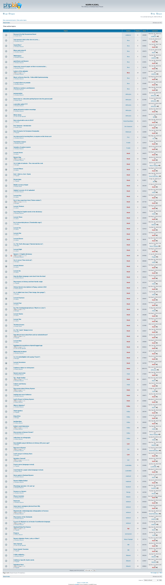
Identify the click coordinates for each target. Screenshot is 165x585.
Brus (128, 40)
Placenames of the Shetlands (23, 517)
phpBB (77, 584)
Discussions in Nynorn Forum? (23, 432)
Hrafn (128, 368)
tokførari (153, 58)
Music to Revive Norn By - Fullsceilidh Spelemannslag (31, 77)
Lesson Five (17, 195)
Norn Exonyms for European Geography (26, 131)
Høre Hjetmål (18, 544)
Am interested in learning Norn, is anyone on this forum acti (32, 136)
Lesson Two (17, 319)
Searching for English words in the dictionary (28, 212)
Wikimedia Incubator (20, 351)
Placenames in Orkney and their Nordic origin (28, 281)
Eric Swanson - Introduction (22, 126)
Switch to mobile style (82, 582)
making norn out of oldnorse (22, 394)
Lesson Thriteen (19, 206)
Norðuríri (128, 487)
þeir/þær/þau (18, 421)
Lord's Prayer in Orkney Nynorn (24, 399)
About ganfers (18, 411)
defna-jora (128, 94)
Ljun (128, 443)
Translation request (20, 142)
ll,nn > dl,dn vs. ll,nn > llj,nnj (22, 174)
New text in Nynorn (20, 448)
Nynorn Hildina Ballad (20, 480)
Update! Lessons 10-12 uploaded (24, 190)
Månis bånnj (17, 115)
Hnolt (153, 41)
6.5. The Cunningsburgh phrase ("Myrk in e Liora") (29, 308)
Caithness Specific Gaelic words (24, 560)
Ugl (128, 528)
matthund (128, 476)
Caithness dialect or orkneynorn (24, 368)
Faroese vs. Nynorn (20, 491)
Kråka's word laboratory (21, 426)
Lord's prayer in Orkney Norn (23, 454)
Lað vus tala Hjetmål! (20, 116)
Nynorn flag (17, 157)
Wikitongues (17, 56)
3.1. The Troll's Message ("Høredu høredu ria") (28, 244)
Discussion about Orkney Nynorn (24, 388)
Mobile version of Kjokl (21, 185)
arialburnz (128, 35)
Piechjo (128, 492)
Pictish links (17, 179)
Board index (6, 22)
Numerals (17, 501)
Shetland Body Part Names (22, 527)
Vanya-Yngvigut (154, 165)
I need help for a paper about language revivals (28, 470)
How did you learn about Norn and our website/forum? (31, 335)
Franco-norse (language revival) (24, 464)
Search (160, 14)
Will (154, 117)
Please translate (19, 496)
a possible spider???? (21, 104)
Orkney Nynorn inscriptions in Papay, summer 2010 (30, 287)
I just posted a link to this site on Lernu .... (27, 39)
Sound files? (17, 45)
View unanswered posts (9, 20)
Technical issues (19, 324)
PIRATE (128, 497)
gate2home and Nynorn (21, 61)
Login (6, 14)
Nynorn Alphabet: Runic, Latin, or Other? (26, 538)
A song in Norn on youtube (22, 82)
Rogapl (154, 257)
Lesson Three (18, 217)
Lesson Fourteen (19, 298)
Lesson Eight (18, 249)
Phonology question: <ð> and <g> (24, 486)
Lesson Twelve (18, 314)
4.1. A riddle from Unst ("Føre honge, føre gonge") (29, 292)
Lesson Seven (18, 152)
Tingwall (17, 121)
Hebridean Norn (19, 565)
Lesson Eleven (18, 238)
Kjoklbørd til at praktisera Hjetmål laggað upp (28, 345)
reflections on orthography (22, 437)
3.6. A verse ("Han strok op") (23, 260)
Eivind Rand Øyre (128, 121)
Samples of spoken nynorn (22, 147)
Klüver (153, 52)
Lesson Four (18, 303)
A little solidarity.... (19, 554)
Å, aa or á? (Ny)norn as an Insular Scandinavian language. (32, 521)
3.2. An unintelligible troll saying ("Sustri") (27, 357)
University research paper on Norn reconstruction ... (30, 66)
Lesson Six (17, 271)
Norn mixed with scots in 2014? (24, 120)
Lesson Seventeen (19, 362)
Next (161, 572)
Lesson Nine (18, 341)
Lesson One (17, 233)
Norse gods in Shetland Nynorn (23, 475)
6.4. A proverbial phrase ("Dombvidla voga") (28, 222)
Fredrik (128, 142)
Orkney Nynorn (19, 288)
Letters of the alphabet (21, 71)
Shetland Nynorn (19, 41)
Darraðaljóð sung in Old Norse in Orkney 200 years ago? (32, 443)
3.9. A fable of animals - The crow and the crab (28, 163)
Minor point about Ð (20, 50)
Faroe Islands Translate (21, 549)
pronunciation (18, 93)
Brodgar (17, 164)
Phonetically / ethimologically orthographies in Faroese (31, 511)
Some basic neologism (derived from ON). (27, 506)
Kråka (153, 192)
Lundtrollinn (128, 465)
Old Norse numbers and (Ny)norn (24, 88)
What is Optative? (19, 405)
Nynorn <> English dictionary (23, 254)
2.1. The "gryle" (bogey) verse (23, 330)
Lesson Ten (17, 228)
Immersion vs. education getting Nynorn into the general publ (33, 99)
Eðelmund (128, 132)
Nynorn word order (20, 373)
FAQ (153, 14)
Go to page (154, 572)
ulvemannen (128, 534)
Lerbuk (17, 154)
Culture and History (20, 384)
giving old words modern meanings (25, 109)
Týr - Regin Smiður (19, 378)
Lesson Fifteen (18, 169)
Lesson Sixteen (18, 265)
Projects (16, 533)
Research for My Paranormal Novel (25, 34)
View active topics (22, 20)
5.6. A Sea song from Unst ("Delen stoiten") (27, 200)
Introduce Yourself (19, 458)
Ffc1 (128, 137)
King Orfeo (17, 416)
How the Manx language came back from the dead (29, 276)
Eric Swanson (128, 126)
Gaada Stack (18, 35)
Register (12, 14)
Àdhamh (154, 224)
